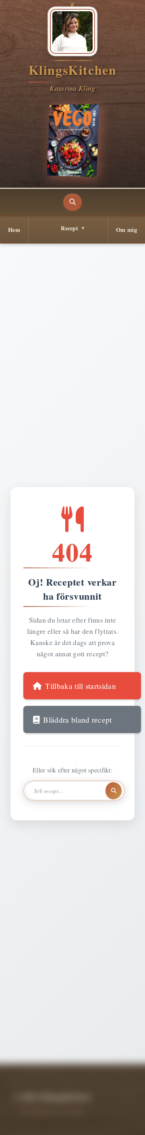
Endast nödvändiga (106, 1098)
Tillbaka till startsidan (80, 686)
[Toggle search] (72, 202)
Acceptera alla (42, 1098)
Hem (14, 229)
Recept (69, 228)
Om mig (126, 229)
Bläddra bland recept (77, 720)
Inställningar (77, 1120)
